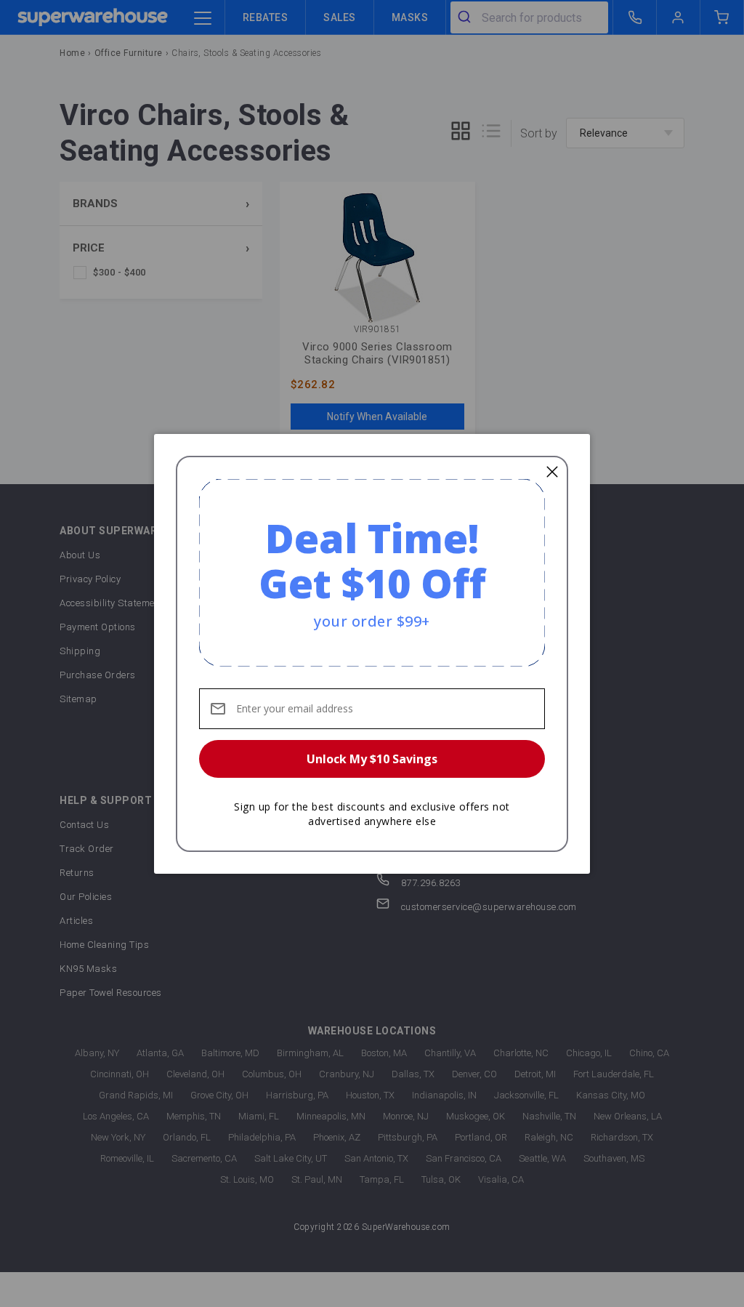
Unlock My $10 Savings (372, 759)
